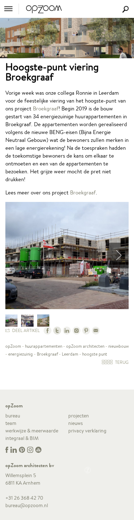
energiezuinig (20, 354)
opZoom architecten (85, 346)
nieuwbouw (118, 346)
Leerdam (70, 354)
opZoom (13, 346)
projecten (78, 415)
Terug (121, 362)
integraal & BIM (22, 438)
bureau (12, 415)
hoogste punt (94, 354)
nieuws (75, 423)
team (10, 423)
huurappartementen (43, 346)
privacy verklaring (87, 430)
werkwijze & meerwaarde (31, 430)
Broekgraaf (46, 108)
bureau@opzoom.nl (26, 505)
